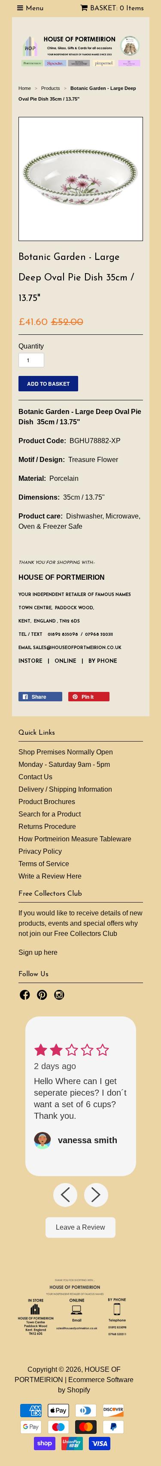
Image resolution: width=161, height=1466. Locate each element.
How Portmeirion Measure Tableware (74, 839)
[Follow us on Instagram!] (60, 997)
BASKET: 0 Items (117, 8)
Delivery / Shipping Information (65, 789)
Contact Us (35, 777)
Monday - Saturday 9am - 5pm (64, 764)
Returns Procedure (47, 826)
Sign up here (38, 952)
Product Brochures (46, 801)
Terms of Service (43, 863)
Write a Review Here (50, 876)
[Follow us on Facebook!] (26, 997)
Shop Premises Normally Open (65, 752)
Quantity (31, 346)
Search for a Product (49, 814)
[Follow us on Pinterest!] (43, 997)
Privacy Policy (40, 851)
